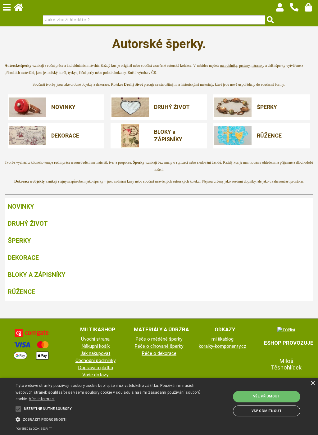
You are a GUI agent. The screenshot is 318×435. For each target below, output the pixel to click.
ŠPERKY (267, 107)
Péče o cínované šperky (158, 346)
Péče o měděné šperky (158, 339)
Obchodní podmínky (95, 360)
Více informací (41, 399)
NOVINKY (63, 107)
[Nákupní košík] (311, 9)
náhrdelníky (228, 65)
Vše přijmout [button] (266, 396)
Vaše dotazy (95, 375)
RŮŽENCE (269, 135)
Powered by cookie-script (34, 428)
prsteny (244, 65)
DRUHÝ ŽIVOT (172, 107)
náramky (258, 65)
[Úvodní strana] (21, 9)
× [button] (312, 383)
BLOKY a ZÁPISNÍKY (168, 135)
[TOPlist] (286, 330)
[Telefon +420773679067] (297, 12)
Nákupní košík (95, 346)
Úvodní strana (95, 339)
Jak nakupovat (95, 353)
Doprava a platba (95, 367)
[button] (109, 419)
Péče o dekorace (159, 353)
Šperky (138, 162)
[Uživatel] (282, 9)
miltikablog (222, 339)
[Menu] (7, 7)
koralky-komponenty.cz (222, 346)
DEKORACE (65, 135)
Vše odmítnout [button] (267, 411)
